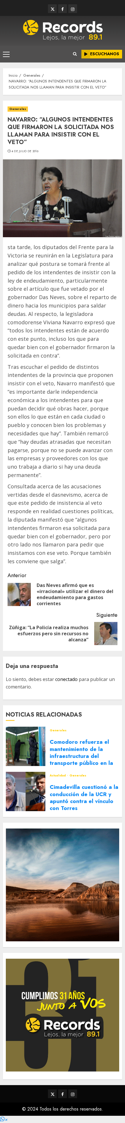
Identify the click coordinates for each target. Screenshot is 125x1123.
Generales (17, 109)
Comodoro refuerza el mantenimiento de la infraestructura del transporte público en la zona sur (81, 756)
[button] (4, 1119)
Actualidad (58, 775)
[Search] (74, 54)
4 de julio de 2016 (25, 151)
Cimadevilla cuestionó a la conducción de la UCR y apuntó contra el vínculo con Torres (84, 797)
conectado (66, 679)
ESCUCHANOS (104, 54)
